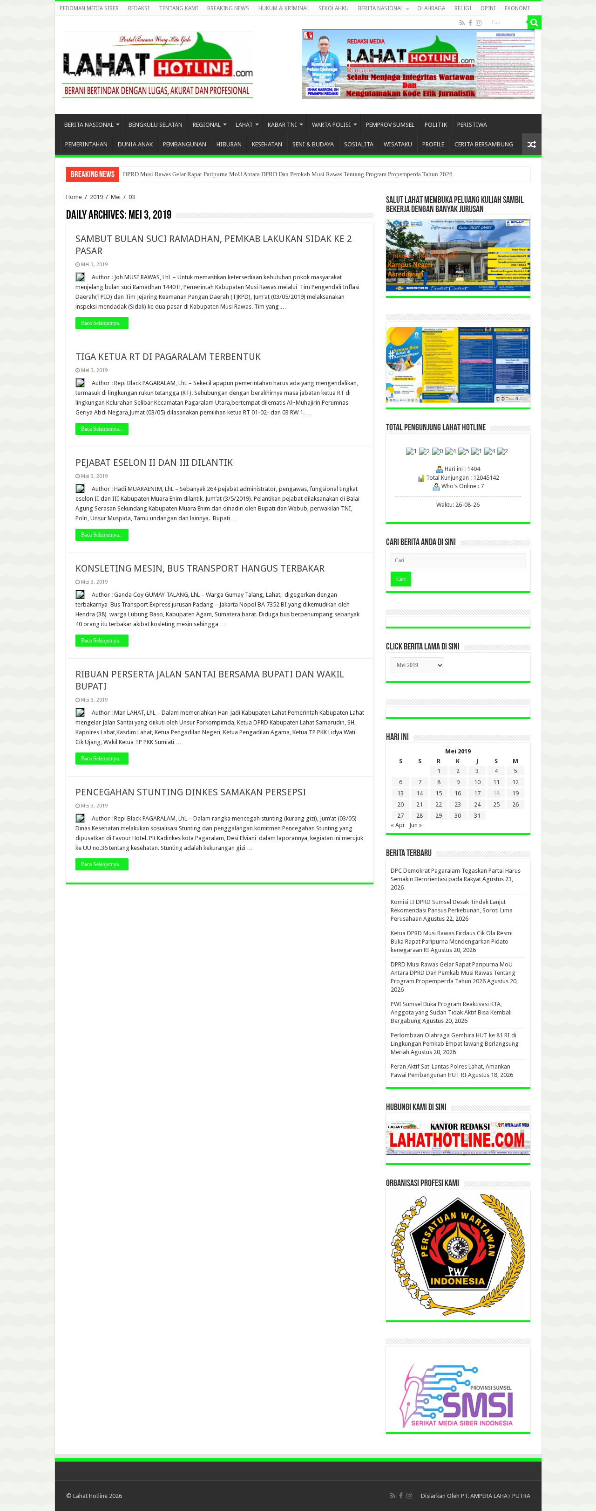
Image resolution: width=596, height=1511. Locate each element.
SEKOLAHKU (333, 8)
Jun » (415, 824)
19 (515, 793)
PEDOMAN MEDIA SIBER (89, 8)
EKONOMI (517, 8)
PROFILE (433, 144)
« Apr (398, 824)
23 (457, 804)
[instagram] (478, 22)
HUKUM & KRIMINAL (283, 8)
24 (477, 804)
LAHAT (244, 124)
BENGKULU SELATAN (156, 124)
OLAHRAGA (431, 8)
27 (400, 815)
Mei (116, 196)
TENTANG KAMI (178, 8)
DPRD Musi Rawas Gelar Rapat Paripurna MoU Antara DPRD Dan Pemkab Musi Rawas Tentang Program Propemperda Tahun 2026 (288, 174)
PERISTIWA (472, 124)
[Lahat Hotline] (157, 63)
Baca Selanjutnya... (102, 323)
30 (457, 815)
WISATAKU (398, 144)
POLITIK (436, 124)
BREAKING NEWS (228, 8)
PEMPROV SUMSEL (390, 124)
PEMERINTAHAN (86, 144)
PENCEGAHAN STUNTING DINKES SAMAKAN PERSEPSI (190, 792)
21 (419, 804)
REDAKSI (138, 8)
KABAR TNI (282, 124)
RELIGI (462, 8)
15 (438, 793)
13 (400, 793)
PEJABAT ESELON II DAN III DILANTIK (154, 462)
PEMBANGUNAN (184, 144)
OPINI (488, 8)
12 (515, 782)
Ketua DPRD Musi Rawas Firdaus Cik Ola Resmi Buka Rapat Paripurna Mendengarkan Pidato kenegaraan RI (452, 941)
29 (438, 815)
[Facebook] (470, 22)
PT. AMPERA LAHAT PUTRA (495, 1495)
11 (496, 782)
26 (515, 804)
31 (477, 815)
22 (438, 804)
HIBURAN (229, 144)
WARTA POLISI (331, 124)
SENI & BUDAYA (313, 144)
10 (477, 782)
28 (419, 815)
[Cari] (535, 22)
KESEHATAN (267, 144)
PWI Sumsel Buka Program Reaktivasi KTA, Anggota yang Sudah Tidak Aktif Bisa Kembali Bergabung (451, 1012)
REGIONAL (207, 124)
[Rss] (462, 22)
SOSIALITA (358, 144)
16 (457, 793)
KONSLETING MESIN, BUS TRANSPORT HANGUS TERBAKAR (200, 568)
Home (74, 196)
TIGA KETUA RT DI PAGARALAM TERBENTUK (168, 356)
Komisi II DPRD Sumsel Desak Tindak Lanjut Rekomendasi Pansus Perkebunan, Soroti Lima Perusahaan (452, 910)
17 (477, 793)
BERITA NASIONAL (380, 8)
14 (419, 793)
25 (496, 804)
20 (400, 804)
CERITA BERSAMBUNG (483, 144)
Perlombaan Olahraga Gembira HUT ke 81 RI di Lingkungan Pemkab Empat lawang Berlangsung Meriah (455, 1044)
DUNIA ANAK (135, 144)
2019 (96, 196)
